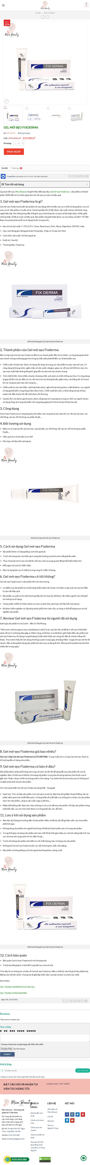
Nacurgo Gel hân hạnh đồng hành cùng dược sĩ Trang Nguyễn (37, 1146)
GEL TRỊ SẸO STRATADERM (13, 993)
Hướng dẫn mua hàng (36, 1114)
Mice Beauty (21, 191)
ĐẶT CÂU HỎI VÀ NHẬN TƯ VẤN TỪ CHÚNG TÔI (21, 1086)
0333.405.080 (14, 1135)
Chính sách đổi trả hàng (37, 1136)
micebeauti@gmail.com (15, 1139)
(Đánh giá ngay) (24, 133)
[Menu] (3, 5)
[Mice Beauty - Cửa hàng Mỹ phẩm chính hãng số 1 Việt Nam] (45, 5)
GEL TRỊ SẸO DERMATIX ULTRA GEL (17, 987)
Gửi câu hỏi (82, 1071)
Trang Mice (11, 176)
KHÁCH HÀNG (34, 1105)
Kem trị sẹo (49, 13)
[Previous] (8, 62)
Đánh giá (16, 168)
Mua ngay (14, 151)
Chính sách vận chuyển (36, 1128)
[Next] (82, 62)
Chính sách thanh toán (37, 1121)
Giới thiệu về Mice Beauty (52, 1110)
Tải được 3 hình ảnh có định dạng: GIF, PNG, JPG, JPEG (22, 1044)
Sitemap (50, 1121)
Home (38, 13)
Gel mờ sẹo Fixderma (59, 191)
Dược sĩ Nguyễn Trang (52, 1126)
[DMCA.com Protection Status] (45, 1159)
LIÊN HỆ (51, 1103)
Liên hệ (50, 1116)
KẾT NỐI (69, 1103)
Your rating (5, 1027)
